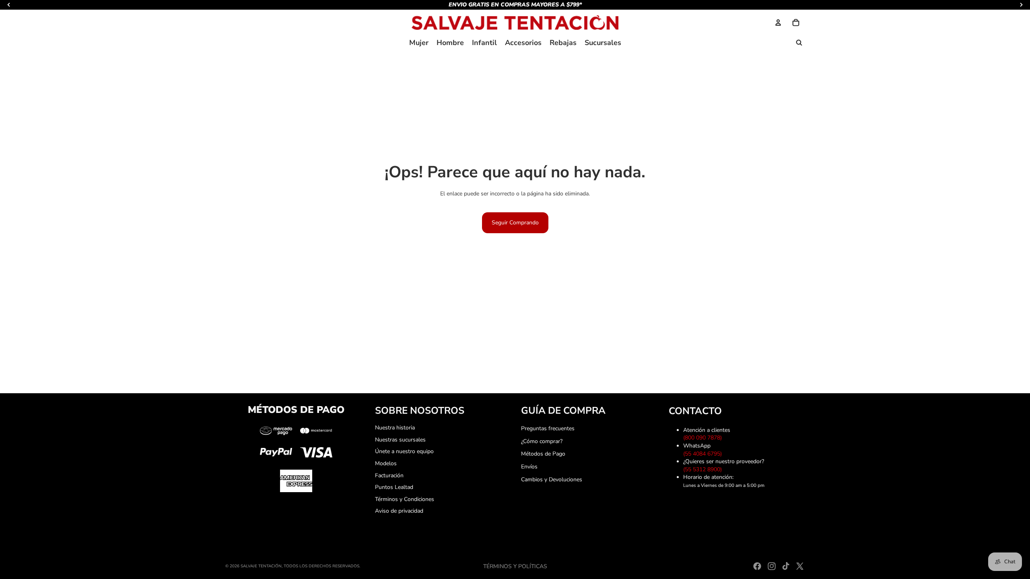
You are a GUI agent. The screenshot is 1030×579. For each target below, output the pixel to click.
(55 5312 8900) (704, 469)
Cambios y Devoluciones (551, 479)
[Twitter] (800, 566)
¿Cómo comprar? (541, 441)
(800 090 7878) (704, 437)
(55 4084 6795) (704, 454)
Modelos (386, 463)
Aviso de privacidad (399, 511)
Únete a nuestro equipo (404, 451)
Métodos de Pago (543, 454)
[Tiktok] (786, 566)
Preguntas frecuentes (548, 428)
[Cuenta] (778, 22)
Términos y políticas (515, 566)
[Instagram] (772, 566)
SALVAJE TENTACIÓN (261, 566)
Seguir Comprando (515, 222)
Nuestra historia (395, 427)
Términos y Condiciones (404, 499)
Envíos (529, 466)
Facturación (389, 475)
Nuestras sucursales (400, 439)
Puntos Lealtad (394, 487)
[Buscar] (799, 42)
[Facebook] (757, 566)
